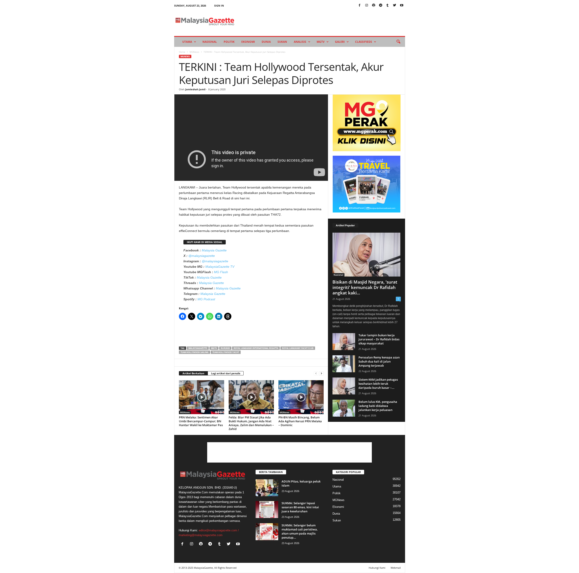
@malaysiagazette (201, 256)
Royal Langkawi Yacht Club (297, 348)
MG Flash (221, 272)
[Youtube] (401, 5)
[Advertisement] (251, 334)
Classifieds (363, 42)
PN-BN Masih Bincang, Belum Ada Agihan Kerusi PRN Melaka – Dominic (300, 421)
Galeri (340, 42)
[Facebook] (359, 5)
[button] (398, 42)
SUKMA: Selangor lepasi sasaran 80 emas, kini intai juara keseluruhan (300, 507)
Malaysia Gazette (214, 250)
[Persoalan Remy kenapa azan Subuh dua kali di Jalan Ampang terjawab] (343, 363)
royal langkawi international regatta (256, 348)
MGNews (194, 51)
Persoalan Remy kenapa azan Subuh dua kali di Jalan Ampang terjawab (379, 361)
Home (182, 51)
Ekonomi (248, 42)
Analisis (300, 42)
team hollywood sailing (194, 352)
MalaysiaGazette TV (219, 266)
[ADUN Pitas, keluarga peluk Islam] (267, 487)
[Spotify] (373, 5)
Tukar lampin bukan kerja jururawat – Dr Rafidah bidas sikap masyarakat (378, 339)
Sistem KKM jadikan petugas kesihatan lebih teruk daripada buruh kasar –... (378, 383)
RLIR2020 (225, 348)
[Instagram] (366, 5)
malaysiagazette (197, 348)
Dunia (266, 42)
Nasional (209, 42)
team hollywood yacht (225, 352)
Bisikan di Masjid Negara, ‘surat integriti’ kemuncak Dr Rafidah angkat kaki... (364, 287)
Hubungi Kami (377, 567)
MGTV (321, 42)
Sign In (219, 5)
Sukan (282, 42)
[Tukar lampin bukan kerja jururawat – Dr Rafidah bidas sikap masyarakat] (343, 341)
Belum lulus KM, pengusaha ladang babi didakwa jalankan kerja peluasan (377, 406)
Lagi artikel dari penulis (225, 373)
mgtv (214, 348)
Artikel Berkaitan (193, 373)
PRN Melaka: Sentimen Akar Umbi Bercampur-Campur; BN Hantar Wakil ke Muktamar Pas (201, 421)
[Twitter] (394, 5)
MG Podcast (206, 299)
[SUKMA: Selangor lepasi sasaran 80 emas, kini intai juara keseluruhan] (267, 509)
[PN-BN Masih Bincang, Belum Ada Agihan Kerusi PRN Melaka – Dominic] (301, 397)
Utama (187, 42)
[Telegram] (380, 5)
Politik (229, 42)
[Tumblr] (387, 5)
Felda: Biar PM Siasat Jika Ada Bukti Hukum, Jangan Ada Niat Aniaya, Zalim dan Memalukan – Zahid (251, 423)
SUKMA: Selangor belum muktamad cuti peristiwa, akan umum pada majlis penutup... (300, 531)
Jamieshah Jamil (195, 89)
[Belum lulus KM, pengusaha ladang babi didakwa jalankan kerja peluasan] (343, 408)
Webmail (396, 567)
